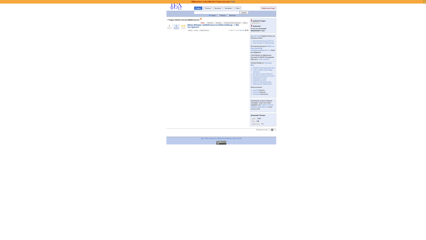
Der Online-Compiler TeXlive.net (263, 74)
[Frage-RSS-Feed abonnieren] (201, 19)
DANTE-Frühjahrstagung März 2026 (264, 68)
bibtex (196, 30)
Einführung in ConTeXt (260, 78)
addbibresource (204, 30)
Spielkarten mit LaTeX (259, 80)
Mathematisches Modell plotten (262, 84)
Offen (238, 8)
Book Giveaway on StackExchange (263, 43)
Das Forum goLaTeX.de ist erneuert (263, 76)
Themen (208, 8)
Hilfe (234, 138)
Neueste (210, 23)
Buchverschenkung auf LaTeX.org (263, 41)
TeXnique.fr (256, 94)
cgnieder (242, 30)
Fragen (198, 8)
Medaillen (228, 8)
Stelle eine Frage (268, 8)
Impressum (212, 138)
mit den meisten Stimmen (232, 23)
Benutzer (218, 8)
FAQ (206, 138)
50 (275, 129)
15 (269, 129)
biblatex (190, 30)
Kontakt (239, 138)
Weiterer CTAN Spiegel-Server (262, 82)
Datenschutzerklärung (224, 138)
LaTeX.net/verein (263, 59)
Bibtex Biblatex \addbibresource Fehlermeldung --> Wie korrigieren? (213, 26)
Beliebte (218, 23)
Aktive (203, 23)
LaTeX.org (256, 92)
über (202, 138)
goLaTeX (255, 90)
